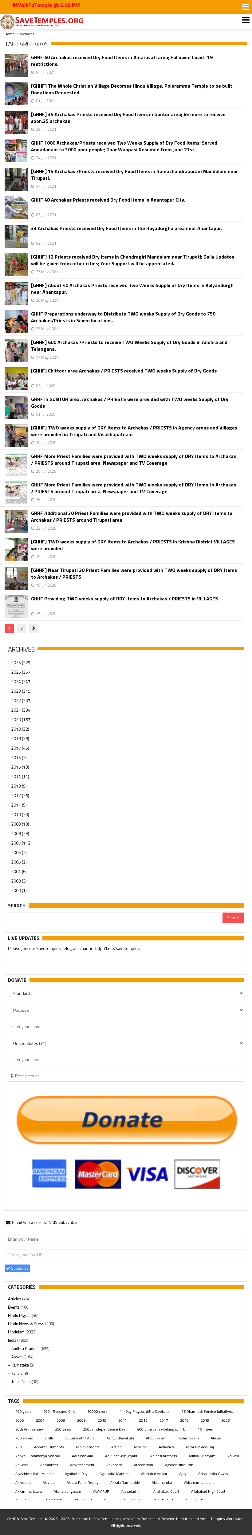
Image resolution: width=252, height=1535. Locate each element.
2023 (225, 1420)
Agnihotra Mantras (114, 1473)
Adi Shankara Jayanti (121, 1456)
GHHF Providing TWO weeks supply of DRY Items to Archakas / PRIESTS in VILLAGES (124, 598)
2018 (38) (20, 738)
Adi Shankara (82, 1456)
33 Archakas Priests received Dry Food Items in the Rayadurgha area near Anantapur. (126, 228)
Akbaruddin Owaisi (213, 1473)
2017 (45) (20, 748)
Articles (15, 1299)
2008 (61, 1420)
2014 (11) (20, 776)
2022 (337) (21, 700)
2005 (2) (19, 862)
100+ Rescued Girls (59, 1411)
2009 (81, 1420)
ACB (18, 1447)
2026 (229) (21, 662)
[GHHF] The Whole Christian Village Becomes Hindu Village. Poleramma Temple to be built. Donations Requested (132, 89)
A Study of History (80, 1438)
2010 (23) (20, 814)
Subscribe (19, 1268)
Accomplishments (49, 1447)
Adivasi (233, 1456)
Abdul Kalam (156, 1438)
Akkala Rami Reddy (82, 1482)
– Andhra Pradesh (24, 1348)
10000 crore (97, 1411)
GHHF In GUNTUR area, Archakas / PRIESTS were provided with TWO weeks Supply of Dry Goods (129, 402)
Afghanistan (143, 1465)
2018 (184, 1420)
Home (10, 34)
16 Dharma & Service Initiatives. (207, 1411)
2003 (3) (19, 881)
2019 (205, 1420)
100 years (23, 1411)
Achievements (87, 1447)
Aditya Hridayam (202, 1456)
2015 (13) (20, 767)
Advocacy (114, 1465)
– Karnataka (19, 1365)
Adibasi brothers (163, 1456)
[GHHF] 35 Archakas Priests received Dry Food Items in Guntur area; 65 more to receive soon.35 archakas (128, 117)
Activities (166, 1447)
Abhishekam (189, 1438)
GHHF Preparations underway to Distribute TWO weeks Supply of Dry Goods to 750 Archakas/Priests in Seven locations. (123, 317)
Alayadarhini (131, 1491)
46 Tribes (205, 1429)
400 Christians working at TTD (161, 1429)
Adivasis (21, 1465)
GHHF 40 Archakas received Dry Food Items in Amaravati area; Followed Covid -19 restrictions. (122, 60)
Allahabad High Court (208, 1491)
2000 (19, 1420)
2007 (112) (21, 843)
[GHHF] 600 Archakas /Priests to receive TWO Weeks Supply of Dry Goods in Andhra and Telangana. (129, 345)
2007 (40, 1420)
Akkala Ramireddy (125, 1482)
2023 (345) (21, 691)
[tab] (23, 1222)
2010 (102, 1420)
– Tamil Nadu (20, 1381)
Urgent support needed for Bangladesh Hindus (65, 949)
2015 (143, 1420)
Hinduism (17, 1332)
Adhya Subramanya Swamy (37, 1456)
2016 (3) (19, 757)
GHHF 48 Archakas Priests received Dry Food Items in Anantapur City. (108, 199)
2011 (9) (19, 805)
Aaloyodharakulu (120, 1438)
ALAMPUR (101, 1491)
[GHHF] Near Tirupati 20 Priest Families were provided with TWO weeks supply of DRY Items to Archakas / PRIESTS (134, 573)
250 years (63, 1429)
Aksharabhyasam (67, 1491)
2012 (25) (20, 795)
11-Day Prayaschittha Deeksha (144, 1411)
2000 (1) (19, 890)
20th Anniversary (29, 1429)
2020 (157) (21, 719)
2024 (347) (21, 681)
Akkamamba (162, 1482)
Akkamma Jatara (28, 1491)
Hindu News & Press (26, 1324)
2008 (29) (20, 833)
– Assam (16, 1357)
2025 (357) (21, 672)
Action (116, 1447)
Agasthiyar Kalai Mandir (34, 1473)
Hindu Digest (20, 1315)
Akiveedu (23, 1482)
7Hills (49, 1438)
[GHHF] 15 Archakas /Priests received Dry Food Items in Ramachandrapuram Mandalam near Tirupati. (134, 174)
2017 (163, 1420)
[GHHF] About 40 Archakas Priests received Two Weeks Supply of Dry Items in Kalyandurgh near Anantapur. (132, 288)
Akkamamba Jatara (199, 1482)
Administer (49, 1465)
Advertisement (82, 1465)
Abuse (216, 1438)
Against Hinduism (179, 1465)
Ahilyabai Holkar (154, 1473)
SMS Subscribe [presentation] (62, 1222)
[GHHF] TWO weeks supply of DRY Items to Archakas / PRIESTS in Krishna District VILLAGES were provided (133, 545)
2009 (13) (20, 824)
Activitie (140, 1447)
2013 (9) (19, 786)
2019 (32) (20, 729)
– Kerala (15, 1373)
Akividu (49, 1482)
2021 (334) (21, 710)
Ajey (182, 1473)
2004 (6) (19, 871)
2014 (122, 1420)
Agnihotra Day (76, 1473)
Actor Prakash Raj (200, 1447)
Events (14, 1307)
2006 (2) (19, 852)
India (12, 1340)
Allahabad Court (166, 1491)
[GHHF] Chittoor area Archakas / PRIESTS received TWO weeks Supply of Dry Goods (124, 370)
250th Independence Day (104, 1429)
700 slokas (24, 1438)
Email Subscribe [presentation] (26, 1222)
